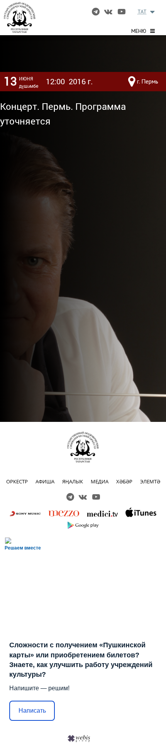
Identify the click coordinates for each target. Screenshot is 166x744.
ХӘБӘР (124, 481)
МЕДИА (99, 481)
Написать (32, 710)
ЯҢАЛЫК (72, 481)
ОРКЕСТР (17, 481)
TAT (142, 11)
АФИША (45, 481)
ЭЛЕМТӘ (150, 481)
